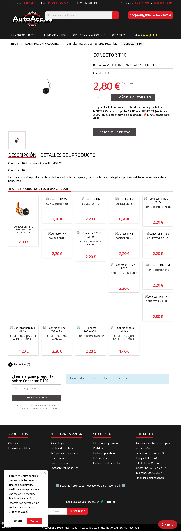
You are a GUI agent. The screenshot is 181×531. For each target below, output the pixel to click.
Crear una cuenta (162, 3)
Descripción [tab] (22, 155)
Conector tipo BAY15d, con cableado (23, 230)
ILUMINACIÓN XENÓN (55, 35)
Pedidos (98, 448)
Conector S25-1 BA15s (90, 243)
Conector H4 (90, 204)
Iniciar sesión (142, 3)
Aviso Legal (58, 443)
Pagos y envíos (60, 463)
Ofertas (13, 443)
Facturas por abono (104, 453)
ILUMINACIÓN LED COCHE (24, 35)
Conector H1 (124, 238)
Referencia (100, 65)
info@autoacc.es (58, 3)
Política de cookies (62, 448)
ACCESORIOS (119, 35)
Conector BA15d (57, 204)
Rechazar (17, 521)
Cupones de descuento (106, 463)
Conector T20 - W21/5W (57, 337)
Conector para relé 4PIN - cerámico (23, 337)
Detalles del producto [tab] (68, 155)
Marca (129, 65)
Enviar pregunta (36, 397)
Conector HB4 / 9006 (124, 273)
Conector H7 (56, 238)
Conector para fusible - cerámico (124, 337)
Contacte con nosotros (64, 468)
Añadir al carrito (132, 97)
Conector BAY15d (157, 270)
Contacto (144, 434)
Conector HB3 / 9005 (157, 207)
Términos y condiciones (64, 453)
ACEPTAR (34, 521)
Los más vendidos (19, 448)
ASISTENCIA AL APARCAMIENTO (89, 35)
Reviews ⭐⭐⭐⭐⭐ (145, 35)
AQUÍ (24, 512)
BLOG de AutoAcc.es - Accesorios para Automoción (90, 485)
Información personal (105, 443)
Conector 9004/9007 (90, 336)
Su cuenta (102, 434)
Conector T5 (124, 204)
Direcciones (100, 458)
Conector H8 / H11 (158, 301)
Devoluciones (59, 458)
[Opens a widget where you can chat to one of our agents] (167, 524)
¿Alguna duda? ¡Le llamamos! (114, 132)
